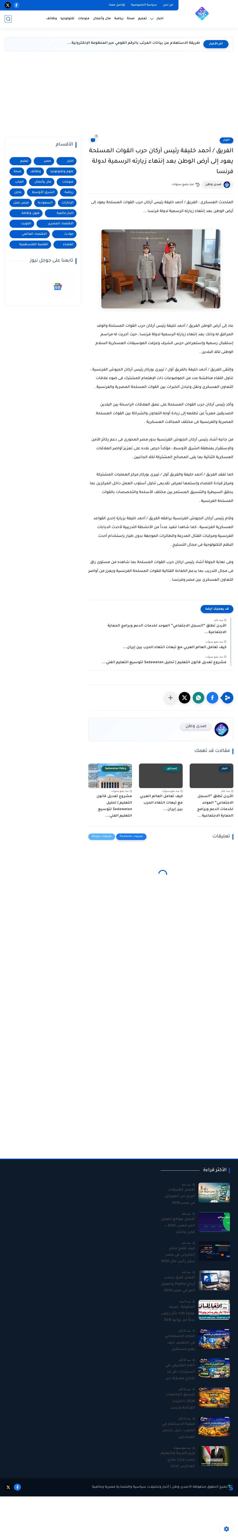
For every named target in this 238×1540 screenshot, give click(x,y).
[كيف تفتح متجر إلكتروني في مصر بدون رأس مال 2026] (214, 1251)
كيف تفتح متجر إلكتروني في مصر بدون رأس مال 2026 (178, 1255)
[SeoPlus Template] (230, 1487)
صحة (131, 18)
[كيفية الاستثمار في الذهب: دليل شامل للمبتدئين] (214, 1427)
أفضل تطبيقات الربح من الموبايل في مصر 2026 (180, 1196)
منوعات (83, 18)
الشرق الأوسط (43, 192)
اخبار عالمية (65, 213)
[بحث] (8, 18)
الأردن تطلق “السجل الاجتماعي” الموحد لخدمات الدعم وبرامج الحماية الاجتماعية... (167, 629)
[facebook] (16, 5)
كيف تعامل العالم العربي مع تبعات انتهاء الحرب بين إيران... (174, 648)
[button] (212, 697)
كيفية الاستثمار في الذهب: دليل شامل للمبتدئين (178, 1430)
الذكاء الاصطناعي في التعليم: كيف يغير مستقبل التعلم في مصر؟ (180, 1343)
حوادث (68, 234)
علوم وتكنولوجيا (61, 171)
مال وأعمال (102, 18)
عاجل (18, 192)
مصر (47, 161)
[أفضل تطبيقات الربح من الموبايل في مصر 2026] (214, 1192)
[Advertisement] (119, 95)
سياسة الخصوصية (144, 5)
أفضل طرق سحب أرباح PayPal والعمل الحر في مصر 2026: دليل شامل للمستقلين (178, 1285)
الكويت (26, 223)
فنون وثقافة (31, 213)
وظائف (51, 18)
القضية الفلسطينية (33, 244)
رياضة (118, 18)
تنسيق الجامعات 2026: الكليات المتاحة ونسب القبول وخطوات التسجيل (180, 1402)
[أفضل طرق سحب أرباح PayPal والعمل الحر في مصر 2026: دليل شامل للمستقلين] (214, 1280)
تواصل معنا (117, 5)
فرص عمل (21, 203)
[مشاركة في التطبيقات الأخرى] (170, 697)
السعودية (45, 203)
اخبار (226, 140)
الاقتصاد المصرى (60, 223)
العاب (19, 182)
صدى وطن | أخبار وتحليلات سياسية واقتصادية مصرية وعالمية (140, 1487)
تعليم (142, 18)
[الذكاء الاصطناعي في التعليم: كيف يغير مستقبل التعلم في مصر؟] (214, 1339)
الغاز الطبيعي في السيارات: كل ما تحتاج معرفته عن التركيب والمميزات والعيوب (179, 1373)
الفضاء (68, 244)
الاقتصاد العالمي (34, 234)
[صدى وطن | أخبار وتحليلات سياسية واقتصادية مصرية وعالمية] (202, 13)
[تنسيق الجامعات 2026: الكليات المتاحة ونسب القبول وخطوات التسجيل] (214, 1397)
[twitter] (8, 5)
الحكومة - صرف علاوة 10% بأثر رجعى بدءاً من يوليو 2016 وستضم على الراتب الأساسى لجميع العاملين (178, 1314)
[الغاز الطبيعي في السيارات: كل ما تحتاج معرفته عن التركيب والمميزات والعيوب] (214, 1368)
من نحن (168, 5)
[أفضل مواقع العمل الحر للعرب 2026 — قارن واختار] (214, 1222)
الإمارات (67, 203)
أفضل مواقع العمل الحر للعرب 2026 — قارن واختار (178, 1225)
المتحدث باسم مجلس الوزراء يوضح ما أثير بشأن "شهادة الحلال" (144, 43)
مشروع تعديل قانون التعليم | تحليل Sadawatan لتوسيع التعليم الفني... (164, 663)
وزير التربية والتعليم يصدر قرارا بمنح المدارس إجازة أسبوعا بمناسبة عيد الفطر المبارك (178, 1460)
